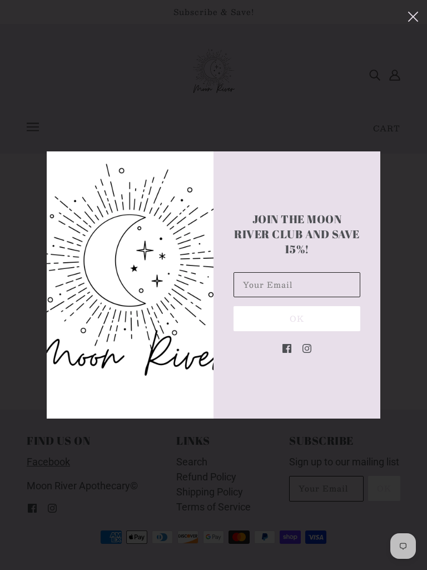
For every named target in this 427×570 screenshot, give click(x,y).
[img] (287, 348)
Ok (297, 318)
